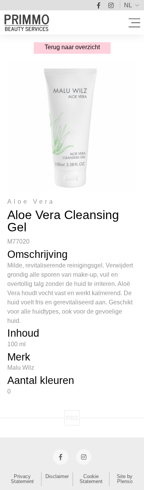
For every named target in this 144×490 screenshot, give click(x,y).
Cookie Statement (91, 478)
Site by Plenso (124, 478)
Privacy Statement (22, 478)
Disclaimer (57, 476)
